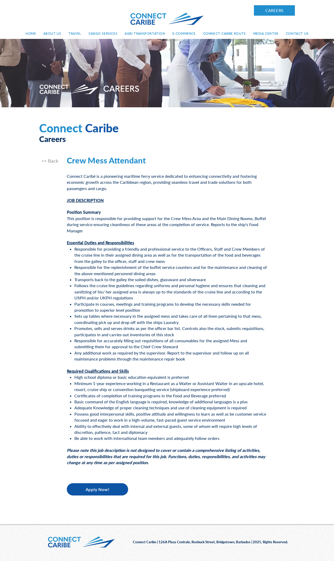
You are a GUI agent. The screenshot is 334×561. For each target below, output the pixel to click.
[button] (52, 33)
